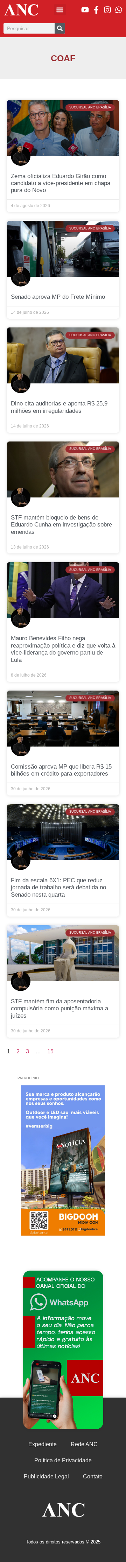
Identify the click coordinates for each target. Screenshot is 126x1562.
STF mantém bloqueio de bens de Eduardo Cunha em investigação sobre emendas (61, 524)
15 (50, 1051)
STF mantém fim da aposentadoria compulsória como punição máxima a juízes (59, 1008)
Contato (93, 1476)
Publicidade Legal (46, 1476)
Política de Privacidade (63, 1460)
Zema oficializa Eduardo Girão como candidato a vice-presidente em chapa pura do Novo (60, 183)
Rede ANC (84, 1444)
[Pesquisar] (60, 28)
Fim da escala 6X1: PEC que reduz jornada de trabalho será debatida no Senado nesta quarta (58, 887)
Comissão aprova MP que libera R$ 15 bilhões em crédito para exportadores (61, 770)
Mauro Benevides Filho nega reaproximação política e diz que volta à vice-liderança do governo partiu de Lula (63, 649)
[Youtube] (85, 10)
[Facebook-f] (96, 10)
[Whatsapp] (118, 10)
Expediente (42, 1444)
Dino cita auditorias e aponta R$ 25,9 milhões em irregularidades (59, 407)
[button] (60, 9)
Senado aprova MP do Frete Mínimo (58, 297)
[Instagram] (107, 10)
